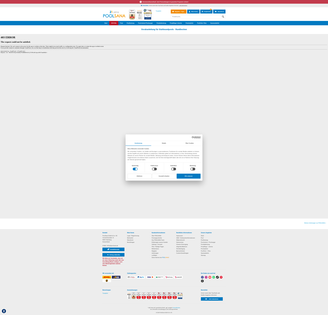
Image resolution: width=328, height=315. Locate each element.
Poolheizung (204, 240)
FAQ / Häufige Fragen (158, 246)
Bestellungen (130, 242)
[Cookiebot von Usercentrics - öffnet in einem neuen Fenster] (193, 137)
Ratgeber (154, 251)
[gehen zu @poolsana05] (217, 277)
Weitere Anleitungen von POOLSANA (314, 223)
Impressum (179, 235)
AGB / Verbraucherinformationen (185, 238)
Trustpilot (105, 293)
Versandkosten (176, 307)
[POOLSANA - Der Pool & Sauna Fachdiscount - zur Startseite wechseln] (114, 14)
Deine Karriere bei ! (160, 257)
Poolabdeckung (205, 244)
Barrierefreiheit (180, 251)
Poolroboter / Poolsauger (208, 242)
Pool (202, 238)
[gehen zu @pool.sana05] (202, 281)
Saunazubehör (205, 253)
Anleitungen (155, 253)
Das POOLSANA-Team (158, 240)
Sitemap (203, 255)
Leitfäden (154, 255)
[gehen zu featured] (209, 277)
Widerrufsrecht (180, 240)
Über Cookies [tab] (190, 143)
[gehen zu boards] (221, 277)
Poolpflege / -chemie (207, 246)
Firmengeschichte (157, 238)
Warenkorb (130, 240)
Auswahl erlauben (164, 176)
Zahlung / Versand (157, 244)
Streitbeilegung (180, 249)
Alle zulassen (189, 176)
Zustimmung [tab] (138, 143)
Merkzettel (130, 238)
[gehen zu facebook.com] (202, 277)
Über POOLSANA (156, 235)
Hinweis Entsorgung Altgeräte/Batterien (182, 245)
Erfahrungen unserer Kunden (160, 242)
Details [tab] (164, 143)
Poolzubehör (204, 249)
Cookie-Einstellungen (182, 253)
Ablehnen (139, 176)
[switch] (154, 169)
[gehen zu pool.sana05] (206, 277)
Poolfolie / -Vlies (206, 251)
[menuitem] (198, 15)
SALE (202, 235)
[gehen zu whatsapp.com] (213, 277)
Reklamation (155, 249)
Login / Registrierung (133, 235)
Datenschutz (179, 242)
